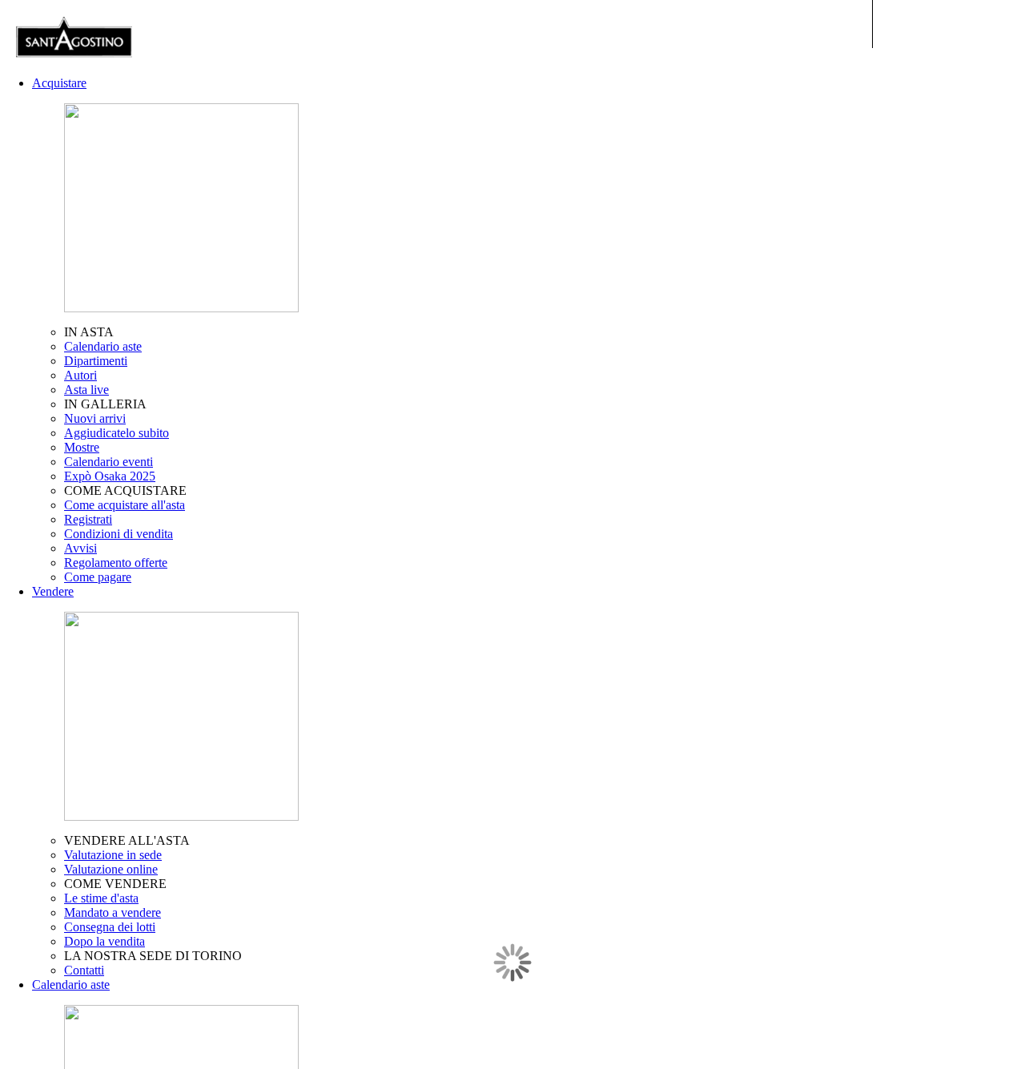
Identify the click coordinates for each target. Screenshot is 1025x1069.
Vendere (53, 591)
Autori (80, 375)
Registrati (88, 519)
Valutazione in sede (113, 855)
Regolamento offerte (115, 562)
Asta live (86, 389)
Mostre (81, 447)
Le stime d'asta (101, 898)
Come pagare (97, 577)
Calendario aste (103, 346)
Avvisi (80, 548)
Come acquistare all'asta (124, 505)
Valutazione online (111, 869)
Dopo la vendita (104, 941)
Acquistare (59, 83)
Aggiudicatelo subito (116, 433)
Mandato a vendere (112, 912)
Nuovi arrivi (95, 418)
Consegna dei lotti (109, 927)
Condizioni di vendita (118, 534)
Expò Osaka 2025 (109, 476)
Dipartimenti (95, 361)
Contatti (84, 970)
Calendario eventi (108, 461)
